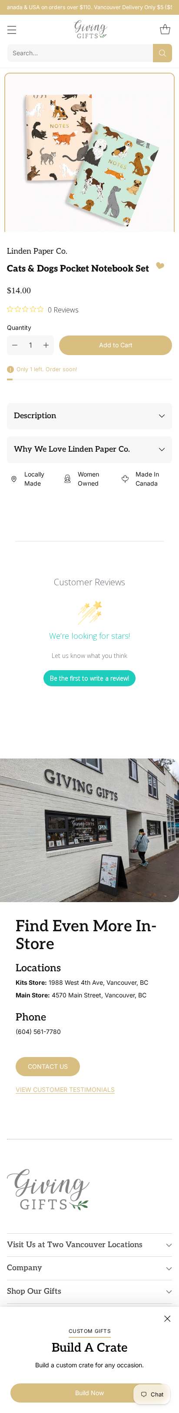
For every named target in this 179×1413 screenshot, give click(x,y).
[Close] (167, 1318)
